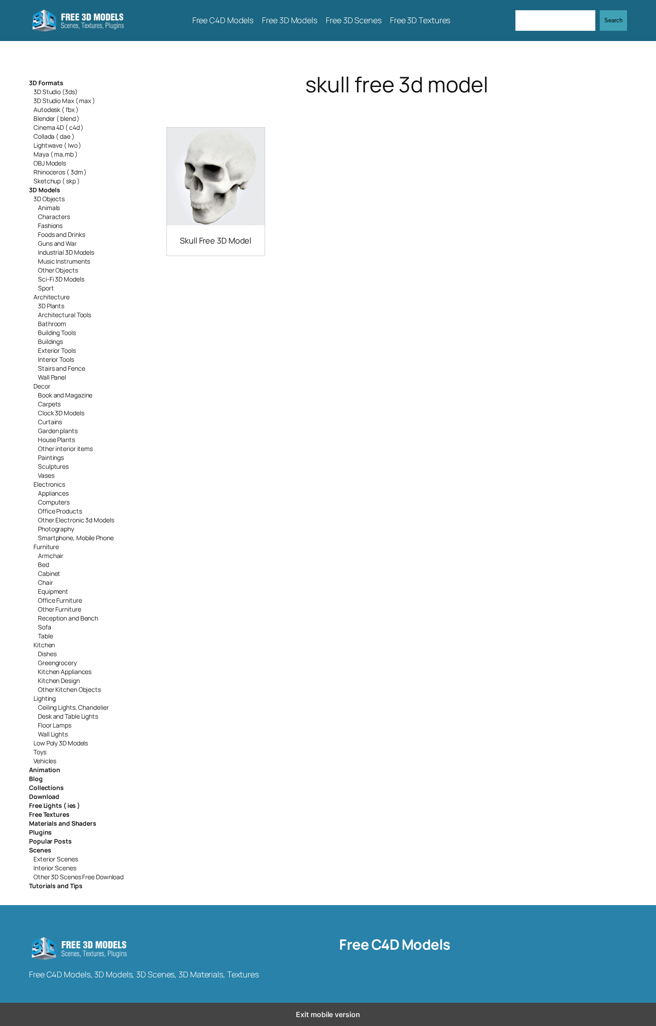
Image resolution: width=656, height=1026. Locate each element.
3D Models (44, 190)
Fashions (50, 225)
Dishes (47, 654)
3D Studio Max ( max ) (64, 100)
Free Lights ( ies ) (54, 805)
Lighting (44, 698)
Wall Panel (52, 377)
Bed (43, 564)
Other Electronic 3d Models (76, 520)
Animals (49, 207)
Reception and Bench (68, 618)
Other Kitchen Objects (69, 689)
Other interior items (65, 448)
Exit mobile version (328, 1014)
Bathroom (52, 323)
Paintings (51, 457)
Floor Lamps (54, 725)
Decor (41, 386)
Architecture (51, 297)
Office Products (60, 511)
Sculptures (53, 466)
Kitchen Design (59, 680)
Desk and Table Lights (68, 716)
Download (44, 796)
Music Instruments (64, 261)
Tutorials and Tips (56, 885)
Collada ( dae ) (54, 136)
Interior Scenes (54, 868)
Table (45, 636)
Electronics (49, 484)
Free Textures (49, 814)
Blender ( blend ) (56, 118)
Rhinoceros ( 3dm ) (60, 172)
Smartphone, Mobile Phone (76, 538)
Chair (45, 582)
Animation (44, 769)
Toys (39, 752)
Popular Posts (50, 841)
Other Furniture (59, 609)
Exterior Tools (57, 350)
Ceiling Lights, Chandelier (73, 707)
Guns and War (57, 243)
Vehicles (44, 761)
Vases (46, 475)
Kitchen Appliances (64, 671)
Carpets (49, 404)
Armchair (50, 555)
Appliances (53, 493)
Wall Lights (53, 734)
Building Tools (57, 332)
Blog (36, 778)
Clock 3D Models (61, 413)
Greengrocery (57, 662)
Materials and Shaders (62, 823)
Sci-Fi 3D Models (61, 279)
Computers (54, 502)
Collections (46, 787)
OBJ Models (49, 163)
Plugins (40, 832)
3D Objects (49, 198)
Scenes (40, 850)
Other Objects (58, 270)
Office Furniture (60, 600)
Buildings (50, 341)
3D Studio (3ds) (55, 91)
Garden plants (58, 430)
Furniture (46, 546)
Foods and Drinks (61, 234)
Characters (54, 216)
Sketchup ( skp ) (56, 181)
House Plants (56, 439)
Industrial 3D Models (66, 252)
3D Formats (46, 83)
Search (613, 20)
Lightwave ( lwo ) (57, 145)
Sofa (44, 627)
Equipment (53, 591)
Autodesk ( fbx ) (55, 109)
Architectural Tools (64, 314)
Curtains (50, 422)
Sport (46, 288)
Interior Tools (56, 359)
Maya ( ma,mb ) (55, 154)
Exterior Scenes (55, 859)
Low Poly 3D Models (60, 743)
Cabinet (49, 573)
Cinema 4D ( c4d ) (58, 127)
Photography (56, 529)
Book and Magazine (65, 395)
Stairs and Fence (61, 368)
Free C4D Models (394, 944)
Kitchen (44, 645)
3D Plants (51, 306)
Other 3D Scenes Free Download (78, 877)
